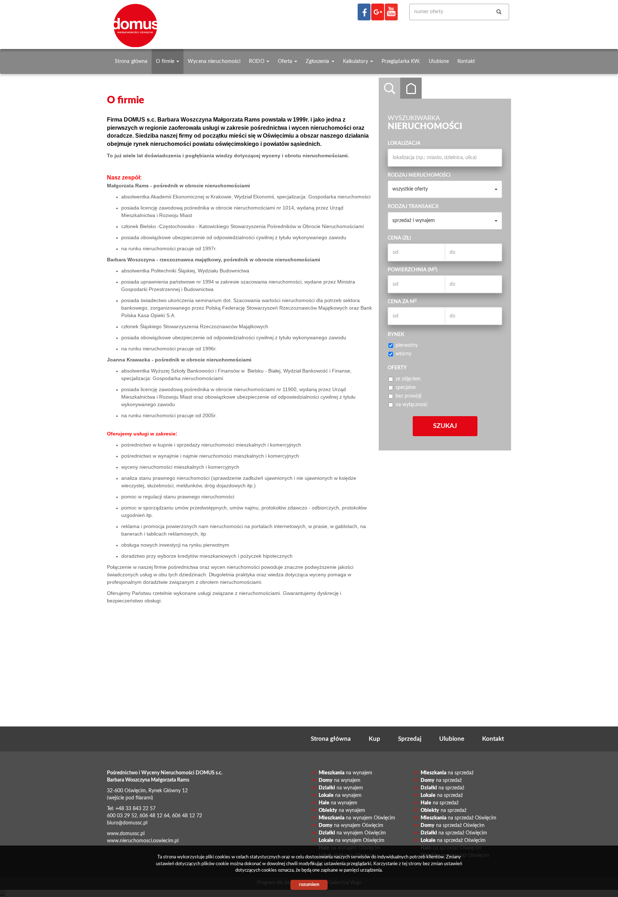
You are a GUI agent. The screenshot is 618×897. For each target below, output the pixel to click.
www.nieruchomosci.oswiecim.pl (142, 840)
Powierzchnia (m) (412, 269)
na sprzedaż (447, 772)
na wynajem (345, 772)
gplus (377, 12)
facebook (364, 12)
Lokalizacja (404, 143)
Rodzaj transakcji (413, 206)
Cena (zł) (399, 238)
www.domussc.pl (125, 833)
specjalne (406, 387)
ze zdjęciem (408, 378)
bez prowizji (408, 396)
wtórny (403, 353)
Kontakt (466, 61)
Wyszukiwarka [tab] (389, 88)
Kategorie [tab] (411, 88)
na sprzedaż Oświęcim (458, 817)
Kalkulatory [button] (356, 61)
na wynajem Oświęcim (357, 817)
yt (391, 12)
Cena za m (402, 301)
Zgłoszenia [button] (318, 61)
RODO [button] (257, 61)
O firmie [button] (166, 61)
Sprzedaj (409, 739)
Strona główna (131, 61)
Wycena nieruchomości (214, 61)
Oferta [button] (286, 61)
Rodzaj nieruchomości (419, 175)
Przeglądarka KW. (401, 61)
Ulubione (439, 61)
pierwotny (407, 345)
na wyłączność (412, 404)
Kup (374, 739)
